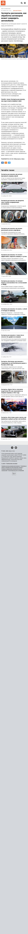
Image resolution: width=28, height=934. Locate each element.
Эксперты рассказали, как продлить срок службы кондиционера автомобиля (12, 202)
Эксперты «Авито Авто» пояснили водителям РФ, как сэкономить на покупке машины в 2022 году (12, 391)
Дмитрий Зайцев (17, 10)
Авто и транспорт (5, 8)
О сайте (3, 463)
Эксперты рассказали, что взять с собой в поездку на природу (14, 309)
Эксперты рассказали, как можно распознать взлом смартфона (11, 229)
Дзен (22, 159)
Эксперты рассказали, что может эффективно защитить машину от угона (14, 255)
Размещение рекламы (11, 463)
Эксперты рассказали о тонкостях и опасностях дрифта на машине (12, 336)
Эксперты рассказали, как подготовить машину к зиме (13, 100)
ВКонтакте (17, 159)
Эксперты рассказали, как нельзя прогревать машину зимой (11, 175)
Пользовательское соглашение (16, 470)
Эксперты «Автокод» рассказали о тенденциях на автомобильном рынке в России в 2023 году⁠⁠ (14, 363)
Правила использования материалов (10, 466)
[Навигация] (25, 3)
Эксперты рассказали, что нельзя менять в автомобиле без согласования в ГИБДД (14, 282)
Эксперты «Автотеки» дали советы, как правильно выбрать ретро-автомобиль (13, 418)
